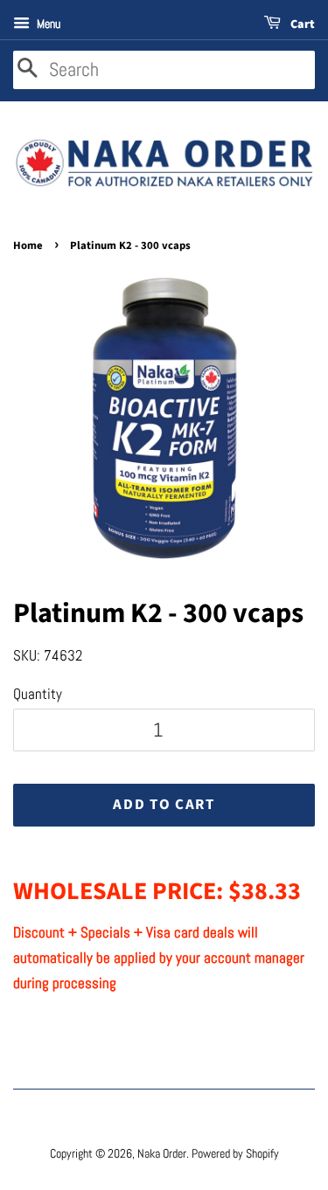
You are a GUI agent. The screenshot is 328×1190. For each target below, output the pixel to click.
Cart (301, 24)
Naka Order (161, 1153)
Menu (47, 23)
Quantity (37, 693)
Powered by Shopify (235, 1153)
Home (28, 245)
